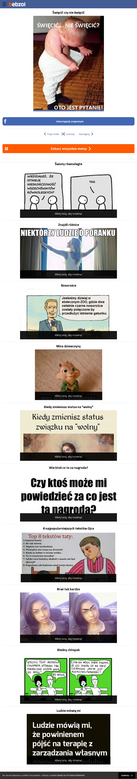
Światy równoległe (68, 164)
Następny (84, 134)
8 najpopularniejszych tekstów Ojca (68, 528)
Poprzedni (53, 134)
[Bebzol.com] (17, 4)
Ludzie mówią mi (69, 710)
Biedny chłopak (68, 650)
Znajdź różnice (68, 224)
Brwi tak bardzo (68, 589)
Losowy (70, 134)
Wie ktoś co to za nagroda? (68, 467)
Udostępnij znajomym (70, 121)
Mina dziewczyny (68, 346)
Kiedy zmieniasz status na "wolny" (68, 407)
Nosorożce (68, 285)
